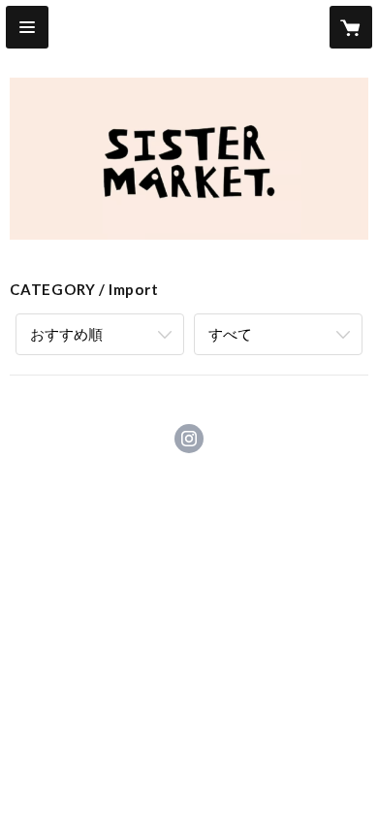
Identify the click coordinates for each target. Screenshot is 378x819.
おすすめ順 (66, 334)
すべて (230, 334)
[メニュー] (27, 27)
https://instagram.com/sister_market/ (189, 438)
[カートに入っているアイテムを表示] (351, 27)
